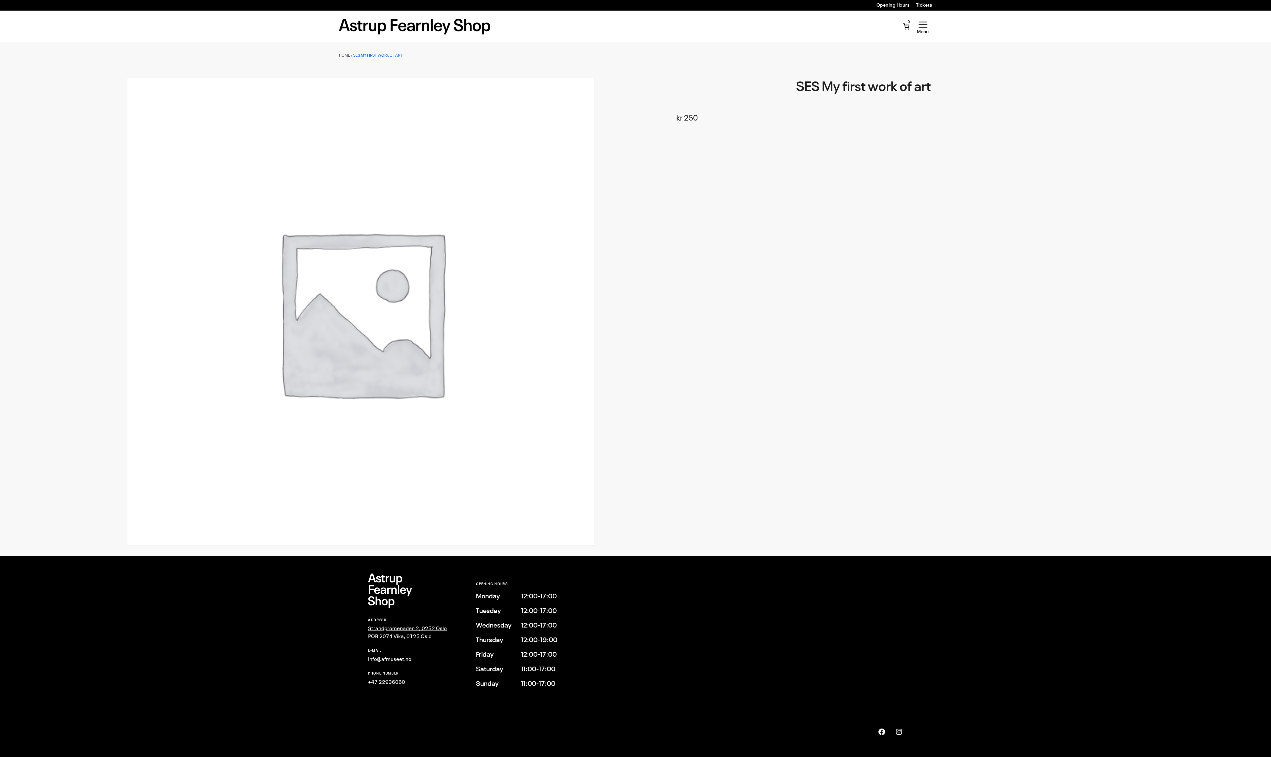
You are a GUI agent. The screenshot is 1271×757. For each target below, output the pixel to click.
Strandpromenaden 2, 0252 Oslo (407, 628)
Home (344, 55)
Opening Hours (893, 5)
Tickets (924, 5)
